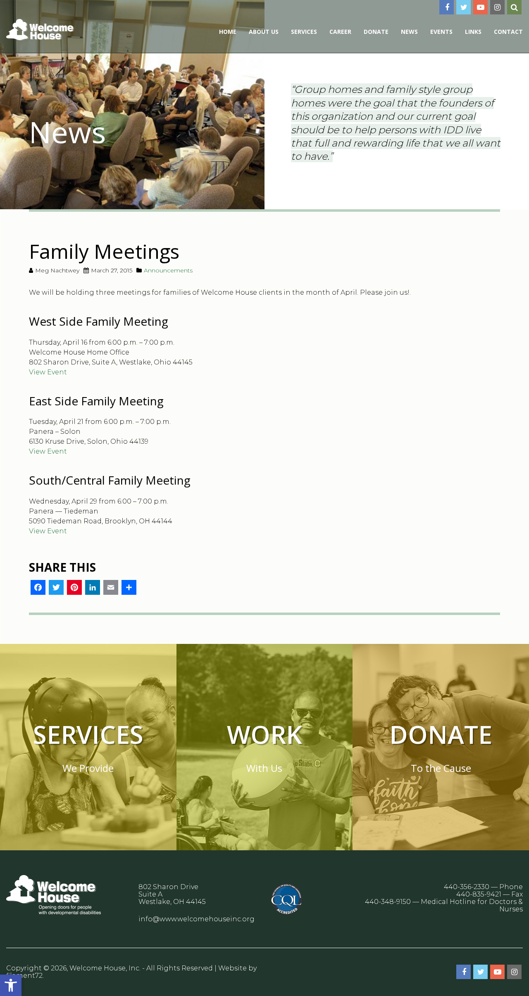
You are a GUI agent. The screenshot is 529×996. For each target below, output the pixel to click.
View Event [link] (48, 372)
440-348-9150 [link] (388, 902)
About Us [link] (264, 31)
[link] (10, 985)
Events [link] (441, 31)
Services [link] (304, 31)
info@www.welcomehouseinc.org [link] (196, 919)
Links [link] (473, 31)
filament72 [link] (24, 975)
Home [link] (227, 31)
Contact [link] (508, 31)
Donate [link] (376, 31)
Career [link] (340, 31)
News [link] (409, 31)
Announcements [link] (168, 270)
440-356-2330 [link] (466, 887)
